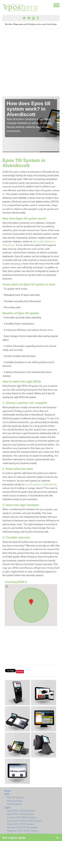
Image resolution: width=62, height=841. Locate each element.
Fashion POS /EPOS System (22, 817)
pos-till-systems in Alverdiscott (40, 484)
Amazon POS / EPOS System (22, 827)
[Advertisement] (31, 64)
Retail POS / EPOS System (21, 810)
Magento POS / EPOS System (22, 830)
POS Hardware (15, 800)
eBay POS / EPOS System (20, 824)
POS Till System (15, 797)
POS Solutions (14, 804)
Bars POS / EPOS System (20, 814)
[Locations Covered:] (4, 5)
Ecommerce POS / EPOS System (24, 820)
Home (7, 791)
